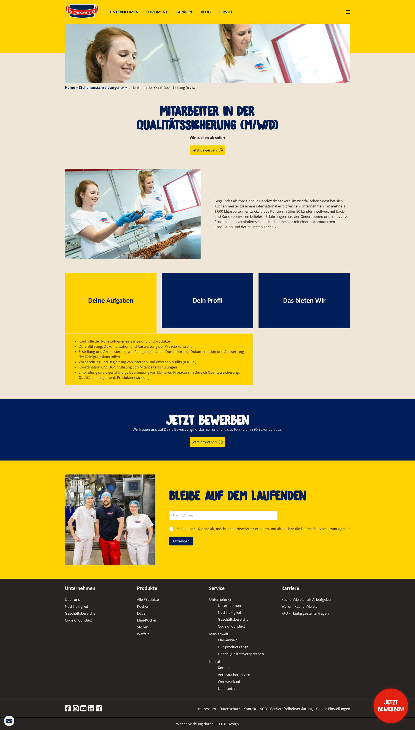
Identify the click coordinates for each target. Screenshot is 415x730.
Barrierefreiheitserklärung (291, 708)
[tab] (110, 300)
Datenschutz (229, 708)
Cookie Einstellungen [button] (333, 708)
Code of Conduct (78, 620)
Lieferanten (227, 688)
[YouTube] (83, 708)
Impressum (206, 708)
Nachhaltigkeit (76, 606)
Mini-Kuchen (147, 620)
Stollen (142, 627)
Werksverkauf (229, 681)
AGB (263, 708)
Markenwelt (218, 634)
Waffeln (143, 634)
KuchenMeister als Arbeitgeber (306, 599)
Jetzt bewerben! (391, 705)
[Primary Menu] (346, 12)
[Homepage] (82, 18)
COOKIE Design (226, 724)
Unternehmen (220, 599)
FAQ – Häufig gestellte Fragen (305, 613)
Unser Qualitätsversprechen (241, 654)
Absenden (181, 541)
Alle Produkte (148, 599)
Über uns (72, 599)
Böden (142, 613)
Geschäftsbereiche (80, 613)
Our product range (233, 647)
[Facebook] (68, 708)
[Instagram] (76, 708)
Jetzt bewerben (204, 150)
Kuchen (143, 606)
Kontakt (215, 661)
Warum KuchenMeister (300, 606)
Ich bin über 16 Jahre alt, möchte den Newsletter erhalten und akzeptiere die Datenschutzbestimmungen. (263, 529)
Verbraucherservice (234, 674)
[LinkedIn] (91, 708)
